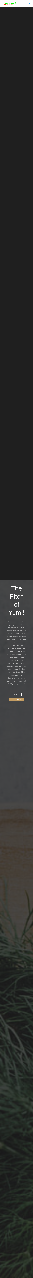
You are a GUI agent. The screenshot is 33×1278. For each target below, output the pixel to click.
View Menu (16, 694)
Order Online (16, 699)
